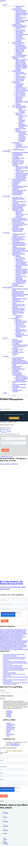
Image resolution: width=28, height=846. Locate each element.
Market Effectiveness (21, 107)
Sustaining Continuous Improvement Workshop (21, 271)
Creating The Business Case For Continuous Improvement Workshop (21, 263)
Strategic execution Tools (22, 20)
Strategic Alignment (20, 93)
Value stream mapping (12, 649)
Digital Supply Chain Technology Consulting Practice (18, 313)
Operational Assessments (22, 34)
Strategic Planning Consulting (20, 6)
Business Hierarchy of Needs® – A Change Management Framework (22, 12)
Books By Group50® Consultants (17, 352)
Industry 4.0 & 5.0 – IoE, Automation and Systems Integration (18, 306)
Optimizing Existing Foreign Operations (20, 77)
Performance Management (19, 99)
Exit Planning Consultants (19, 144)
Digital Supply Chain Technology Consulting (18, 209)
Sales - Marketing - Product (19, 106)
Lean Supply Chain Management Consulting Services (18, 199)
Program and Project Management (21, 18)
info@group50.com (14, 743)
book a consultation (14, 418)
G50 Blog (5, 356)
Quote (1, 642)
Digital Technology (8, 287)
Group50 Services (10, 724)
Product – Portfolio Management (20, 113)
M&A (1, 638)
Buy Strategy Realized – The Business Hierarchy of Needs (11, 582)
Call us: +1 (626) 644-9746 (14, 751)
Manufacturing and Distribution (20, 152)
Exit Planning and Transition (7, 635)
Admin (4, 422)
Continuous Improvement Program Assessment (18, 237)
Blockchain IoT (18, 629)
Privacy (8, 735)
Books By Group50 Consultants (17, 390)
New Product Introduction (22, 140)
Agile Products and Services (22, 137)
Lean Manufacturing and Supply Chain (18, 158)
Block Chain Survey (21, 322)
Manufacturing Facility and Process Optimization (19, 191)
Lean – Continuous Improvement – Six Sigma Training (20, 31)
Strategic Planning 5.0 (8, 643)
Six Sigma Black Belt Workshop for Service (21, 281)
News (12, 639)
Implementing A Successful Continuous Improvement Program (19, 245)
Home (1, 409)
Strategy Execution (17, 9)
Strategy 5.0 (17, 643)
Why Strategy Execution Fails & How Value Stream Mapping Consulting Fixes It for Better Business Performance (14, 659)
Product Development (21, 131)
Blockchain (18, 217)
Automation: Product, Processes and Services (21, 177)
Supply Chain (6, 196)
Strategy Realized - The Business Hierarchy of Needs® (12, 644)
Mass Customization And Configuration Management (19, 179)
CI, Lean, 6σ (6, 232)
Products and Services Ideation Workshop (23, 134)
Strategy (5, 4)
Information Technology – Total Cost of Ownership (18, 309)
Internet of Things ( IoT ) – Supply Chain (22, 171)
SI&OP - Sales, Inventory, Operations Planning (18, 206)
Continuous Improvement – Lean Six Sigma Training (19, 248)
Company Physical (8, 632)
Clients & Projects (16, 194)
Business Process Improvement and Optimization (20, 51)
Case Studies (15, 343)
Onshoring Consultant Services (20, 220)
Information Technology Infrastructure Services (18, 292)
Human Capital (16, 82)
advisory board (3, 629)
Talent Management (5, 648)
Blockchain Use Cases (21, 321)
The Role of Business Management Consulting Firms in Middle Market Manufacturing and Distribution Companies (15, 670)
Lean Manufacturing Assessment (17, 156)
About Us (5, 338)
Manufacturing (6, 151)
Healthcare (2, 636)
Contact (5, 392)
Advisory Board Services (18, 149)
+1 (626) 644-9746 (14, 745)
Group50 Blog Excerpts (18, 357)
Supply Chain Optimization (19, 204)
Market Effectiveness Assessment (22, 110)
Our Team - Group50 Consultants (17, 350)
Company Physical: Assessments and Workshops (19, 25)
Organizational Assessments (19, 36)
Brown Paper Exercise (17, 286)
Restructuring (19, 44)
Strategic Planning (16, 359)
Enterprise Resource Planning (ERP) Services (19, 299)
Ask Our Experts (20, 80)
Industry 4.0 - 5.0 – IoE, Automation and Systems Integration (22, 168)
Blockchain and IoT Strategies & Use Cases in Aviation (21, 331)
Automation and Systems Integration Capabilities (22, 174)
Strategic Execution (17, 366)
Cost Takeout (19, 54)
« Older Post (3, 456)
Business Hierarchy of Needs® (20, 362)
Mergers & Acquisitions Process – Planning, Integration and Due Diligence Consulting (21, 61)
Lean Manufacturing (17, 153)
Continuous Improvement (18, 360)
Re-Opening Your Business (10, 642)
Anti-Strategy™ (16, 371)
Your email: (2, 690)
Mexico (9, 639)
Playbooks (9, 640)
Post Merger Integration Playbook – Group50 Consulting (21, 68)
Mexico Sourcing (20, 79)
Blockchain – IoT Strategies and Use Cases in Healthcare (22, 335)
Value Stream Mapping (21, 55)
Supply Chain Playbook (18, 222)
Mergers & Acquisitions (21, 378)
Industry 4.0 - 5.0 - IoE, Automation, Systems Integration (18, 164)
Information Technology (19, 636)
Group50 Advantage (17, 340)
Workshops (18, 41)
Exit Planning (15, 142)
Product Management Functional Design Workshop (23, 125)
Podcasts (14, 640)
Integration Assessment (21, 65)
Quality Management (17, 193)
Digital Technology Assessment (20, 39)
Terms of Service (10, 734)
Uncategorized (3, 649)
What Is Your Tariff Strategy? (9, 672)
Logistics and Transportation (19, 218)
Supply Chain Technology (19, 212)
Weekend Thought (23, 649)
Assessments (15, 183)
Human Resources (20, 92)
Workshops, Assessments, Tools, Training (18, 254)
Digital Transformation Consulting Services (18, 230)
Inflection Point (16, 367)
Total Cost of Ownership (22, 377)
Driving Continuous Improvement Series (17, 373)
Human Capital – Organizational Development (20, 85)
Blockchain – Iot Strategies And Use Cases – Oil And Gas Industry (21, 326)
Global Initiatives (16, 70)
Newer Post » (9, 456)
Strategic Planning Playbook (20, 22)
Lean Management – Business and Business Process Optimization (21, 47)
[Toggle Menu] (0, 2)
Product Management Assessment (22, 120)
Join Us (14, 355)
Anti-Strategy (11, 629)
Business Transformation (18, 42)
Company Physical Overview (20, 28)
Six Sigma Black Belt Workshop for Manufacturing (21, 277)
